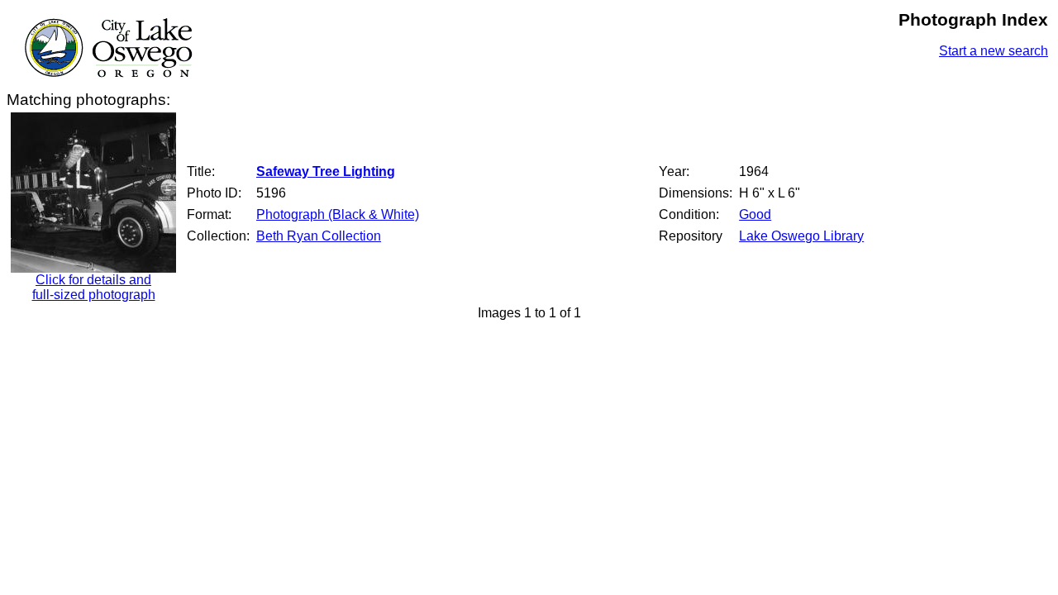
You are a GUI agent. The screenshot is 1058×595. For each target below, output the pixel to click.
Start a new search (993, 51)
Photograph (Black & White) (337, 214)
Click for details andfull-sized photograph (93, 287)
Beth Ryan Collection (318, 236)
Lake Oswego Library (801, 236)
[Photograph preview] (93, 268)
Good (755, 214)
